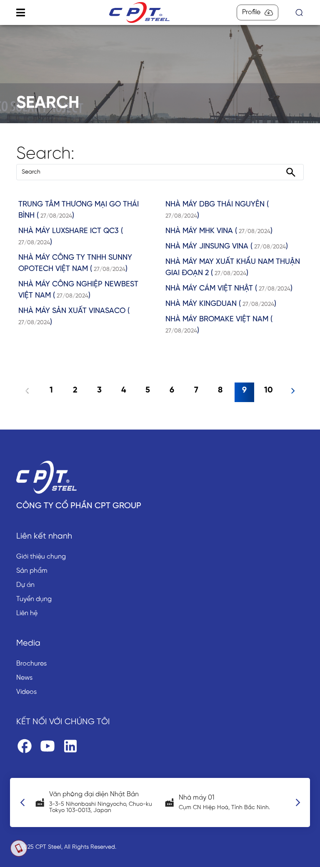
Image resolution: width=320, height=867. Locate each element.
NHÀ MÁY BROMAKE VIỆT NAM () (218, 325)
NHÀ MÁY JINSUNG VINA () (226, 247)
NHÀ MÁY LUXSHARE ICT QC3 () (70, 236)
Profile (251, 12)
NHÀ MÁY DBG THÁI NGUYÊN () (217, 210)
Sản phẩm (32, 570)
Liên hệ (27, 613)
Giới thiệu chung (41, 556)
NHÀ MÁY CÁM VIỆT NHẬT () (228, 289)
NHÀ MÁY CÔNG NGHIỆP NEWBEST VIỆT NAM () (78, 290)
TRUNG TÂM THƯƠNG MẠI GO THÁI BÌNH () (78, 210)
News (24, 677)
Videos (26, 692)
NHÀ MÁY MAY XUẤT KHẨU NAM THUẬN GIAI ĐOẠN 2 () (232, 267)
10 (268, 390)
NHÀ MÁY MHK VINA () (218, 231)
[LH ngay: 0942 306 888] (18, 848)
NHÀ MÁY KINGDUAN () (220, 304)
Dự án (25, 585)
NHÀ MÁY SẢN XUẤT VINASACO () (74, 316)
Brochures (31, 663)
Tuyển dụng (34, 599)
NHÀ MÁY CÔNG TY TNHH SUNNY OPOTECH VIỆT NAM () (75, 263)
